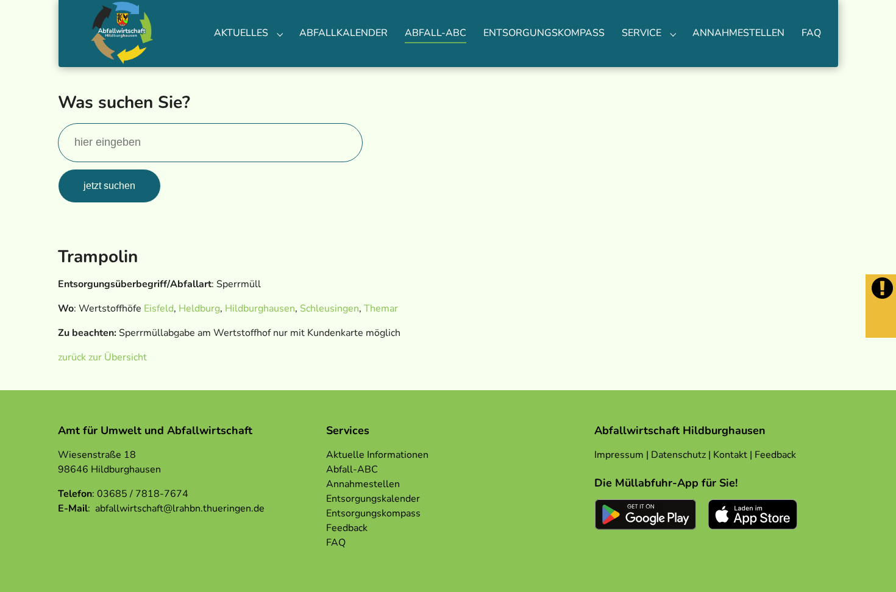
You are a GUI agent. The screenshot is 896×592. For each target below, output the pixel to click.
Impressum (619, 455)
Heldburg (199, 308)
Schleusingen (329, 308)
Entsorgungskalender (373, 498)
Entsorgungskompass (373, 513)
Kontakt (730, 455)
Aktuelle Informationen (377, 455)
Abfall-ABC (352, 469)
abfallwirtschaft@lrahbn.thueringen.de (180, 508)
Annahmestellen (363, 484)
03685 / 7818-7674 (142, 494)
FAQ (336, 542)
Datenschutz (678, 455)
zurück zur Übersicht (102, 357)
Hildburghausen (260, 308)
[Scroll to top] (869, 565)
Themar (381, 308)
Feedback (347, 528)
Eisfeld (159, 308)
